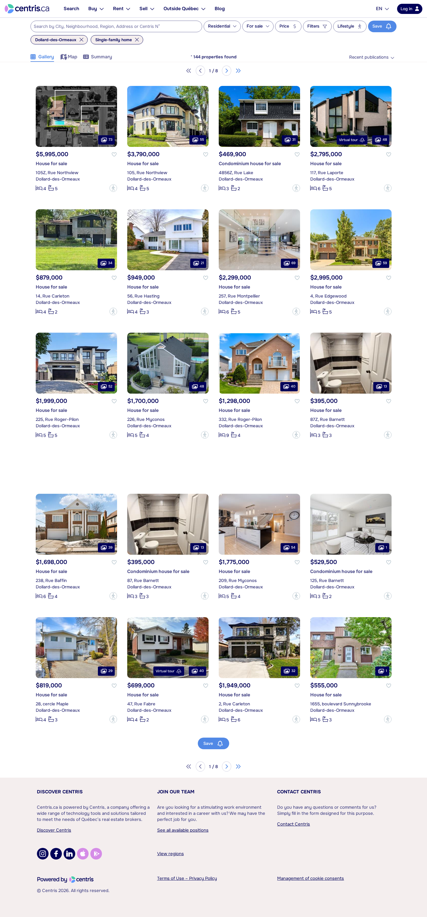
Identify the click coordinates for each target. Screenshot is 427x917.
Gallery (46, 57)
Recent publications (369, 57)
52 (110, 386)
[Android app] (96, 854)
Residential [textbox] (219, 26)
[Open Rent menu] (128, 8)
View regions (170, 854)
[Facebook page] (56, 854)
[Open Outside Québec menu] (203, 8)
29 (110, 671)
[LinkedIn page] (69, 854)
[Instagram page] (43, 854)
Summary (101, 57)
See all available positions (183, 830)
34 (110, 263)
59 (385, 263)
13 (385, 386)
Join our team (175, 792)
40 (293, 386)
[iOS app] (83, 854)
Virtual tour (348, 140)
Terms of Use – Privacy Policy (187, 878)
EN (379, 9)
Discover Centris (60, 792)
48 (385, 140)
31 (293, 140)
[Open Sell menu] (152, 8)
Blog (220, 9)
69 (293, 263)
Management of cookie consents (310, 878)
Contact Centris (299, 792)
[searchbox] (113, 27)
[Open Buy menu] (101, 8)
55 (202, 140)
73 (110, 140)
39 (110, 547)
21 (202, 263)
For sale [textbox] (255, 26)
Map (72, 57)
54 (293, 547)
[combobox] (116, 26)
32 (293, 671)
